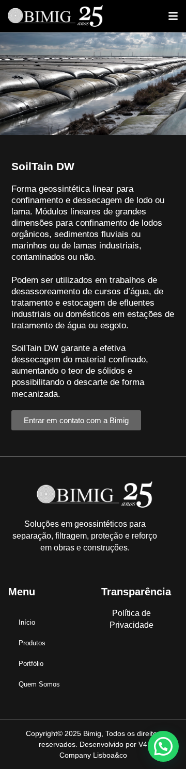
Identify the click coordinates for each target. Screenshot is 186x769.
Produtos (32, 643)
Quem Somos (39, 684)
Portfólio (31, 663)
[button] (173, 16)
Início (27, 622)
